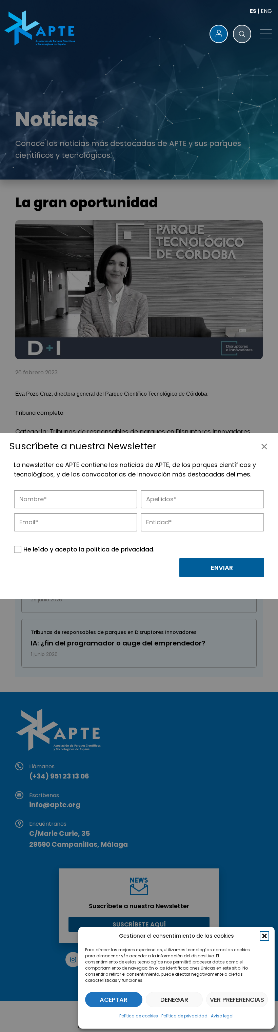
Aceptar (113, 999)
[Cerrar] (264, 446)
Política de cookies (138, 1016)
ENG (266, 11)
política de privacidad (119, 549)
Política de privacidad (184, 1016)
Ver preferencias (237, 999)
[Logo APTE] (40, 29)
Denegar (174, 999)
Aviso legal (222, 1016)
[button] (264, 936)
